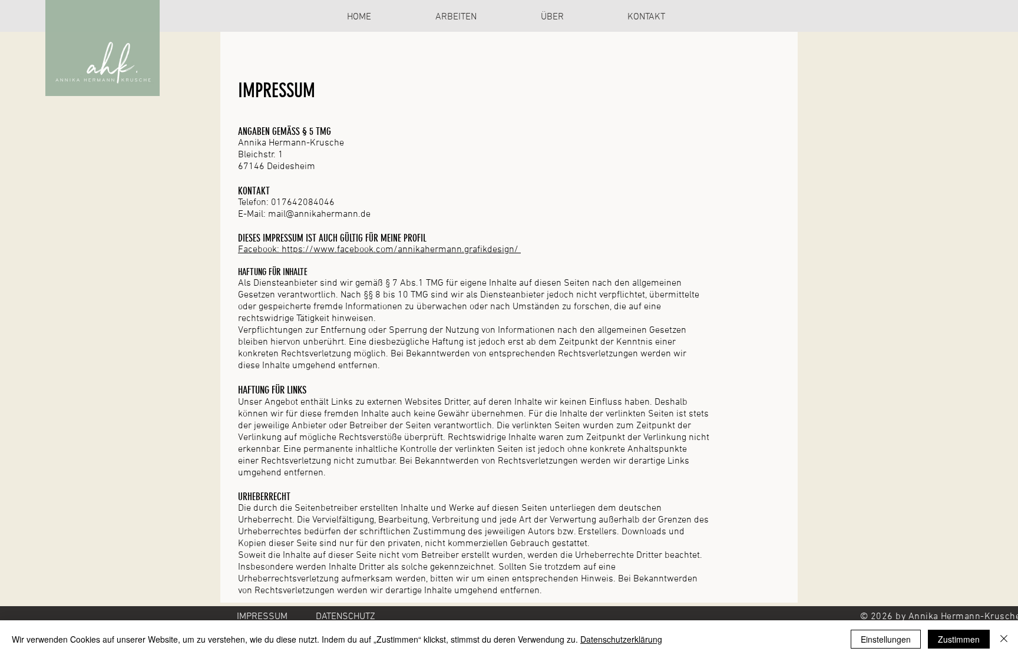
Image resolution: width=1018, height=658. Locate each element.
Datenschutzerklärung (621, 639)
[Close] (1004, 639)
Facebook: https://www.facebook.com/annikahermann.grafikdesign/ (379, 250)
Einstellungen (886, 639)
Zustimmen (959, 639)
